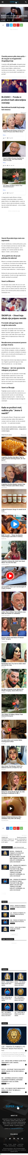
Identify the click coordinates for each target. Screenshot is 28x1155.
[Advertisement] (14, 41)
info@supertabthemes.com (16, 1128)
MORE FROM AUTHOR (19, 847)
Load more (13, 934)
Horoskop (7, 5)
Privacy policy (20, 1145)
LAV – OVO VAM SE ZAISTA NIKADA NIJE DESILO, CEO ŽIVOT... (20, 999)
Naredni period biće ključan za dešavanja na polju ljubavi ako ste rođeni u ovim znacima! (21, 840)
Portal (3, 20)
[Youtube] (22, 1138)
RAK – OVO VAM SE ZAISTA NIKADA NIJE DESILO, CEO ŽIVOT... (6, 1014)
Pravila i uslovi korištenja (10, 1145)
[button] (26, 2)
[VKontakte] (18, 1138)
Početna (5, 1144)
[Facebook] (5, 1138)
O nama (10, 1144)
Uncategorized (5, 1010)
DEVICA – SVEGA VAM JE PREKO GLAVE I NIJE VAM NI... (7, 983)
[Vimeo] (14, 1138)
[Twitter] (10, 1138)
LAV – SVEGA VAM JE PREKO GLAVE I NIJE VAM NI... (20, 1014)
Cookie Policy (20, 1144)
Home (2, 5)
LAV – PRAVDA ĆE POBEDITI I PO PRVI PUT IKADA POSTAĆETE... (13, 1047)
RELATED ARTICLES (7, 847)
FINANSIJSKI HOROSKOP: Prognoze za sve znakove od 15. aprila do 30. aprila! (7, 840)
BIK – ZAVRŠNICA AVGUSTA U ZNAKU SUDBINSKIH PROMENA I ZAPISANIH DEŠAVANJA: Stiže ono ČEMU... (12, 1079)
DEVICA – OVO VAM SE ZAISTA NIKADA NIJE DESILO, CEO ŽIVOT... (20, 983)
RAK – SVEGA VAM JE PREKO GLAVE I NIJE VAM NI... (6, 999)
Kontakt (14, 1144)
